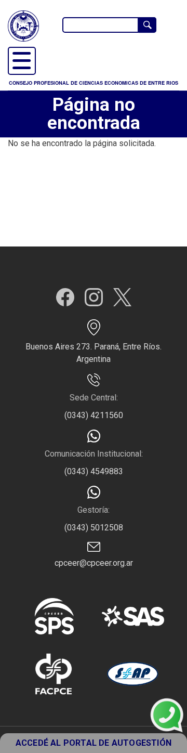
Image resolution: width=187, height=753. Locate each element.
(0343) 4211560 (93, 415)
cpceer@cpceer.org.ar (94, 563)
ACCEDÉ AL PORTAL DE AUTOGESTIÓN (93, 743)
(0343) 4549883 (93, 471)
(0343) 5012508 (93, 528)
